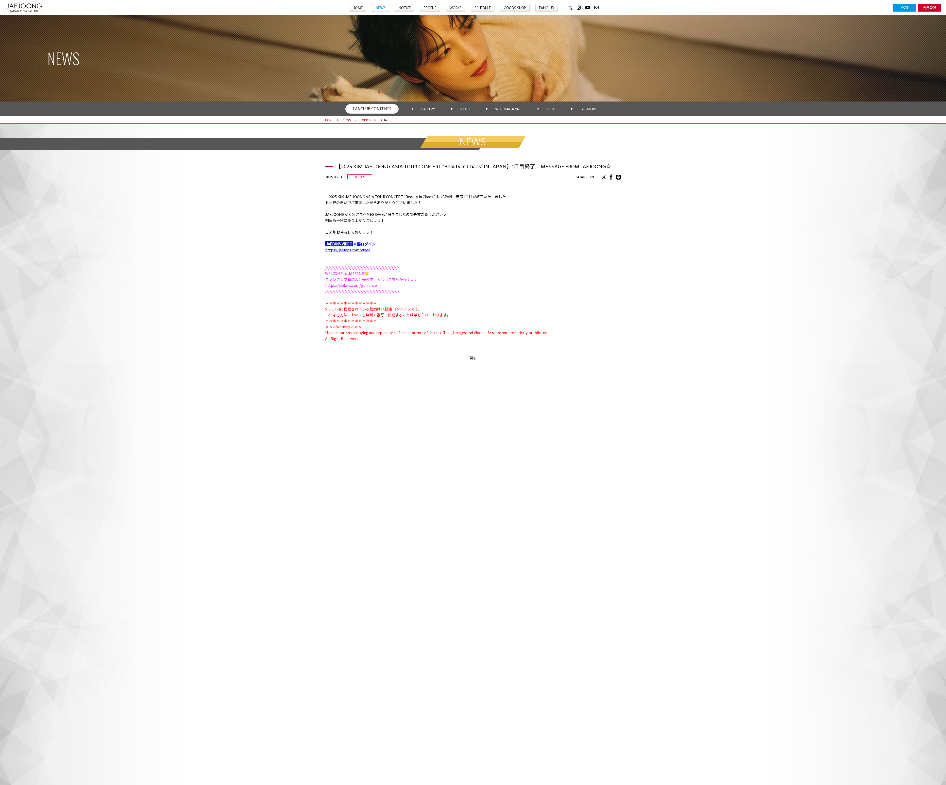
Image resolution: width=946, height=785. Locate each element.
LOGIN (905, 7)
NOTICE (405, 8)
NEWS (381, 8)
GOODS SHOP (515, 8)
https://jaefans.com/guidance (351, 285)
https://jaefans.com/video (348, 249)
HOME (358, 8)
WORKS (455, 8)
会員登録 (929, 7)
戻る (473, 357)
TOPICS (365, 120)
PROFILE (430, 8)
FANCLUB (546, 8)
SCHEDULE (482, 8)
